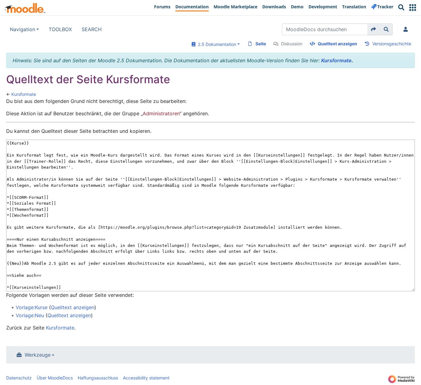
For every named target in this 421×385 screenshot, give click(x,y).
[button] (413, 8)
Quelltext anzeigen (337, 43)
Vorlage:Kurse (31, 307)
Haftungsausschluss (98, 377)
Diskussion (291, 43)
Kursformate (336, 60)
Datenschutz (19, 377)
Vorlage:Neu (30, 315)
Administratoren (161, 113)
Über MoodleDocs (55, 377)
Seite (260, 43)
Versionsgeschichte (391, 43)
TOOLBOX (60, 29)
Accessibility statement (146, 377)
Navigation (22, 29)
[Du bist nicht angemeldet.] (407, 29)
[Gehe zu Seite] (373, 29)
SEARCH (92, 29)
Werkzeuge (38, 355)
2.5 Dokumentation (215, 44)
